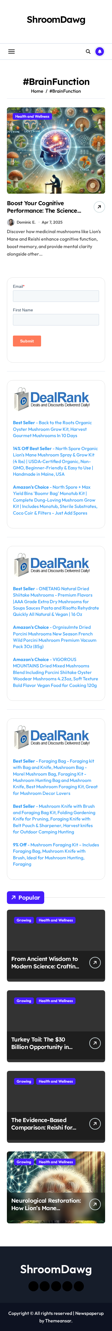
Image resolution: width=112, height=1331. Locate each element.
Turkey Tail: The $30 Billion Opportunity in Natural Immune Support (46, 1047)
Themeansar (58, 1321)
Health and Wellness (32, 116)
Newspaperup (89, 1313)
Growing (24, 920)
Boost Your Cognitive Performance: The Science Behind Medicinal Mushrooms (42, 214)
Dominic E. (26, 222)
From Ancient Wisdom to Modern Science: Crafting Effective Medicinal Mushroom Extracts (45, 970)
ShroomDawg (56, 19)
